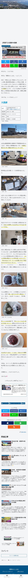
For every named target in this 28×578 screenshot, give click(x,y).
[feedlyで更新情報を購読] (20, 423)
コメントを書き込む (14, 555)
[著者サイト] (7, 423)
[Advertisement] (14, 25)
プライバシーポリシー (7, 571)
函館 (24, 403)
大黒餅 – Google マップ (15, 109)
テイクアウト (5, 403)
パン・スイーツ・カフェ (16, 403)
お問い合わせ (20, 571)
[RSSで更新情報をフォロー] (14, 427)
